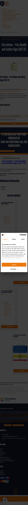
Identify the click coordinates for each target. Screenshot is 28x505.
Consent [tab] (5, 239)
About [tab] (23, 239)
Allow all (14, 264)
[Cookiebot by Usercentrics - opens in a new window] (20, 235)
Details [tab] (14, 239)
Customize (13, 269)
